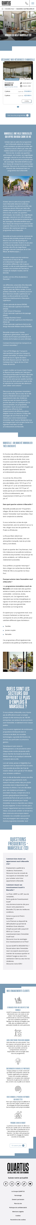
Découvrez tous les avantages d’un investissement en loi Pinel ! (17, 940)
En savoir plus (16, 1146)
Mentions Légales (18, 1211)
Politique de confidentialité (18, 1207)
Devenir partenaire (18, 1199)
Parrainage (18, 1195)
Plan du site (18, 1203)
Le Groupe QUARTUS (18, 1191)
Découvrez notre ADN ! (14, 964)
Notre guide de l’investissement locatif (17, 900)
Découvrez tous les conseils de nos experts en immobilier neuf (17, 874)
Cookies (18, 1215)
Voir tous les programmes (16, 115)
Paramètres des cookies (18, 1220)
